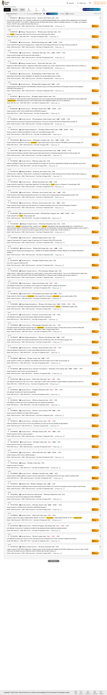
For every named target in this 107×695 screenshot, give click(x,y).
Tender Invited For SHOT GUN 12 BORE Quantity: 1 (21, 455)
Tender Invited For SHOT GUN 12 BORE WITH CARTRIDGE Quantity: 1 (27, 111)
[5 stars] (24, 14)
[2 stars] (19, 14)
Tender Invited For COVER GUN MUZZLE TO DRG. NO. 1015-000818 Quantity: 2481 (30, 132)
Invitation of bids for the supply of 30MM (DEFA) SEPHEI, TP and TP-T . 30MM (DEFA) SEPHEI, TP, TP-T (44, 518)
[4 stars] (22, 14)
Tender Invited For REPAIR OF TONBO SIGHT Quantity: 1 (23, 413)
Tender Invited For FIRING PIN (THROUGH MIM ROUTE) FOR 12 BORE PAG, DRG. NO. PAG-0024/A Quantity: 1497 (39, 340)
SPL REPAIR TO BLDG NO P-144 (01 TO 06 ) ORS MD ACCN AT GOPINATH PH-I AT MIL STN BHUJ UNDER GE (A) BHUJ (42, 538)
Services (71, 3)
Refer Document (15, 26)
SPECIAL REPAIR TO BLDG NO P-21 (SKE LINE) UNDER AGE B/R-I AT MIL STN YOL (31, 350)
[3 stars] (21, 14)
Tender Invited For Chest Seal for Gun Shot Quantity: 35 (22, 371)
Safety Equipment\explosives (29, 129)
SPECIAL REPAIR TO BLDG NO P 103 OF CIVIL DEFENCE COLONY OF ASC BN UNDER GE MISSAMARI (37, 423)
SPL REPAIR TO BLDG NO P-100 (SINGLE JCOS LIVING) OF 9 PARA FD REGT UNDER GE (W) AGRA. (36, 285)
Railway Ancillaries (26, 171)
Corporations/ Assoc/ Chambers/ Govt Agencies (34, 368)
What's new (82, 3)
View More (53, 561)
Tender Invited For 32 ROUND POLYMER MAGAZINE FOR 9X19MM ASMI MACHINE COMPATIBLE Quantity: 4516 (42, 306)
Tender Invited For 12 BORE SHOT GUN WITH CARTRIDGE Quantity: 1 (27, 507)
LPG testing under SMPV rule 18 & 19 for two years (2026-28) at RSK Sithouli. (31, 34)
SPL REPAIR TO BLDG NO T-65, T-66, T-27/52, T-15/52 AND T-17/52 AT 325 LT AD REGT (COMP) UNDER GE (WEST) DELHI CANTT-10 (45, 381)
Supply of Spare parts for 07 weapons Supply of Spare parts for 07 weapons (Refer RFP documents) (34, 240)
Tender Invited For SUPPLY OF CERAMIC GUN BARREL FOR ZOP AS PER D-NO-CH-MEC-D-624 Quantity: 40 (38, 360)
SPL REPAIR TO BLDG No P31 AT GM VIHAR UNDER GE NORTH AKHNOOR (29, 317)
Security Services (25, 42)
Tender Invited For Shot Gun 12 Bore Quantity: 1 (20, 434)
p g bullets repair (37, 13)
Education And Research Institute (30, 213)
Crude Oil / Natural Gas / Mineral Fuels (31, 494)
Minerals (23, 358)
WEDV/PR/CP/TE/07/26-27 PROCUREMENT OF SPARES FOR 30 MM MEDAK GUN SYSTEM (33, 76)
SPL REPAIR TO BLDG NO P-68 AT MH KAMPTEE (21, 392)
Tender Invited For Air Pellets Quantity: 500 (21, 216)
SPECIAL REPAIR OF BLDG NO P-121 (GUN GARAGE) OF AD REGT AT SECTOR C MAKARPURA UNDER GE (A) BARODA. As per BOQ (46, 163)
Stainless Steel (25, 484)
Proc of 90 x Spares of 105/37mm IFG (17, 263)
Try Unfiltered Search (52, 13)
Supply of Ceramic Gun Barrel (15, 465)
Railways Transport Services (28, 18)
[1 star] (17, 14)
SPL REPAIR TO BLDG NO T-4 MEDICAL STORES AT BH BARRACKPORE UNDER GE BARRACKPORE (37, 528)
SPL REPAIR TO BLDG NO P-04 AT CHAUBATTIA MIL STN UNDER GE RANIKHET (30, 402)
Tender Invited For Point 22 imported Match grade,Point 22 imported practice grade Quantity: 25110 (42, 296)
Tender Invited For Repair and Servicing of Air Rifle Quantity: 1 (24, 55)
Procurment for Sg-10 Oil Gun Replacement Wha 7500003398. (24, 497)
